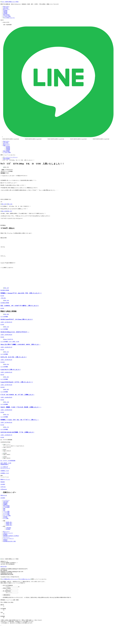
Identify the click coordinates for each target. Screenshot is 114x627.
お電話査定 (8, 527)
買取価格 (5, 503)
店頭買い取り (9, 522)
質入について (6, 9)
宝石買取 (5, 517)
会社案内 (5, 534)
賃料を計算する (7, 594)
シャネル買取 (6, 512)
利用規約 (5, 540)
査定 (4, 510)
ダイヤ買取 (5, 518)
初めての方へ (6, 6)
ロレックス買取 (7, 515)
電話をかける (4, 495)
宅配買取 (5, 12)
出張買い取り (9, 525)
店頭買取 (5, 10)
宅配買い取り (9, 523)
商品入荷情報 (6, 14)
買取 (4, 508)
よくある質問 (6, 507)
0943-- (3, 566)
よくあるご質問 (7, 16)
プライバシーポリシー (8, 538)
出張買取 (5, 13)
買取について (6, 145)
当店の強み (5, 501)
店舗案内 (5, 504)
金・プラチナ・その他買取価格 (8, 460)
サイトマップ (6, 537)
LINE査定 (3, 497)
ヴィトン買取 (6, 514)
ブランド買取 (6, 511)
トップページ (6, 500)
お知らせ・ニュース (8, 533)
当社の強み (5, 8)
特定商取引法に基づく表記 (9, 541)
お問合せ (11, 535)
